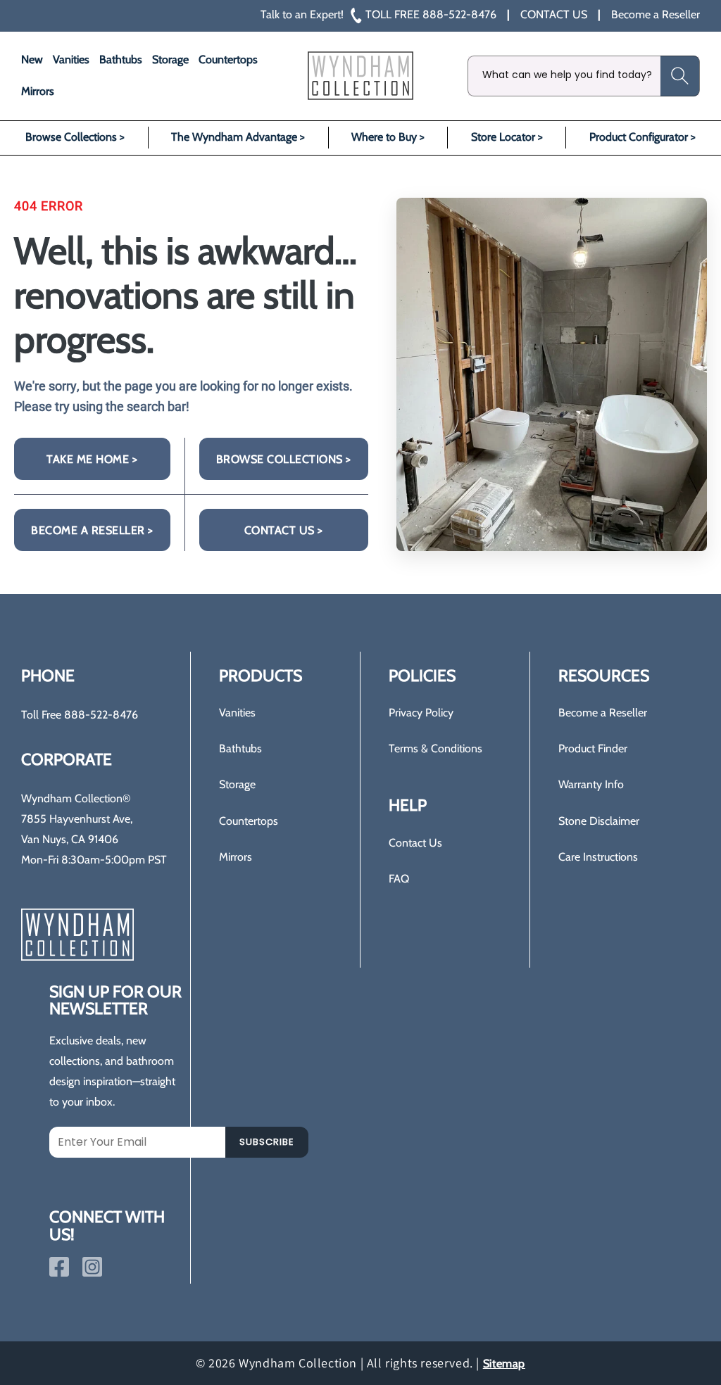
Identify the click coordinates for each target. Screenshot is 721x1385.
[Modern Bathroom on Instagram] (92, 1267)
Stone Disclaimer (598, 821)
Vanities (237, 712)
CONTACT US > (283, 530)
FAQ (399, 878)
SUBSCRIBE (266, 1142)
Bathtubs (240, 748)
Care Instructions (598, 857)
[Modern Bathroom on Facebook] (59, 1267)
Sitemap (504, 1363)
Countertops (248, 821)
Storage (237, 784)
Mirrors (235, 857)
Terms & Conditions (435, 748)
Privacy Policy (421, 712)
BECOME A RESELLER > (92, 530)
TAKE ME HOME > (91, 459)
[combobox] (583, 76)
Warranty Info (591, 784)
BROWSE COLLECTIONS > (283, 459)
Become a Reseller (602, 712)
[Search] (679, 76)
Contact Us (415, 842)
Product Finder (592, 748)
